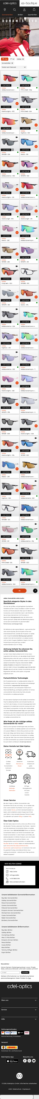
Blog (20, 816)
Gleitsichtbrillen (11, 845)
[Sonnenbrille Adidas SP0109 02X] (29, 442)
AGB (10, 1089)
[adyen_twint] (20, 1032)
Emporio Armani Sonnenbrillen (12, 910)
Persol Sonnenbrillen (9, 903)
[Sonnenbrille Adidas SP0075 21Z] (29, 249)
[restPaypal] (13, 1032)
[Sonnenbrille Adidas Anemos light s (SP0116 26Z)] (10, 378)
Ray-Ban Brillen (7, 930)
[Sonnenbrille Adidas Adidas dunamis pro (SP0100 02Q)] (29, 228)
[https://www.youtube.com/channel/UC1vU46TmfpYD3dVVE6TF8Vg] (34, 1061)
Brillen (20, 15)
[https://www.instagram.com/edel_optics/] (29, 1061)
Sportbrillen (32, 15)
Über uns (4, 1000)
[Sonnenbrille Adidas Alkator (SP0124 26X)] (10, 464)
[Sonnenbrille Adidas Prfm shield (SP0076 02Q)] (29, 77)
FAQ (30, 816)
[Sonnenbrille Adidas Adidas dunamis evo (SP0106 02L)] (10, 77)
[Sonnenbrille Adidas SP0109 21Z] (10, 528)
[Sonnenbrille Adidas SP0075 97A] (10, 399)
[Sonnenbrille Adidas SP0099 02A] (10, 142)
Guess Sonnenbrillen (9, 915)
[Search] (14, 9)
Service (4, 1010)
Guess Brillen (6, 945)
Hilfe (3, 1019)
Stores (13, 810)
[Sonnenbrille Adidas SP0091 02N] (10, 421)
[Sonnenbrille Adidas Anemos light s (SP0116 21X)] (10, 185)
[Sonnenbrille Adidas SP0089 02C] (29, 271)
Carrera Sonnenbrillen (9, 905)
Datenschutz (17, 1089)
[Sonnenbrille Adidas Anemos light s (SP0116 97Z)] (10, 99)
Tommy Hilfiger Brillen (9, 950)
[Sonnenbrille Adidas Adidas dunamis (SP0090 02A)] (10, 571)
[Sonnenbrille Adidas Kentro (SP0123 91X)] (29, 142)
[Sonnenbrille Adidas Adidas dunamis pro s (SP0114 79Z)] (29, 378)
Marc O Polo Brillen (8, 937)
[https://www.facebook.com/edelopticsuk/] (25, 1061)
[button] (10, 3)
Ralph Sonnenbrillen (9, 918)
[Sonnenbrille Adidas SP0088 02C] (10, 507)
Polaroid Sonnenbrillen (9, 908)
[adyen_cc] (2, 1032)
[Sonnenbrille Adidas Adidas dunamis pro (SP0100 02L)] (10, 120)
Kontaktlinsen (17, 848)
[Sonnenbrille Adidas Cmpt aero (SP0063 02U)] (10, 271)
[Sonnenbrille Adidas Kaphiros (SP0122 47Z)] (10, 335)
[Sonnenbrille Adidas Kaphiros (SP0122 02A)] (10, 485)
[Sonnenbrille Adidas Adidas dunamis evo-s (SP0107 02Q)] (29, 314)
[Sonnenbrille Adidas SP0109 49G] (10, 249)
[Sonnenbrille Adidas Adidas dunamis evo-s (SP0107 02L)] (29, 185)
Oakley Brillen (6, 932)
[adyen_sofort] (26, 1032)
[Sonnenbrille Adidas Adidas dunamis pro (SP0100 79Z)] (29, 356)
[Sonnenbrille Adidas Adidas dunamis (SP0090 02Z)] (29, 485)
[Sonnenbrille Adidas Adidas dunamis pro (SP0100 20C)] (29, 399)
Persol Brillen (6, 942)
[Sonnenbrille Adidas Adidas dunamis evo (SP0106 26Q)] (29, 335)
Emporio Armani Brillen (10, 940)
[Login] (24, 9)
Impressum (26, 1089)
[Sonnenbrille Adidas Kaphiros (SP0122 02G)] (29, 120)
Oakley (16, 843)
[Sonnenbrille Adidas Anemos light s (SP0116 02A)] (29, 421)
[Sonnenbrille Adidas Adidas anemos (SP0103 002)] (10, 163)
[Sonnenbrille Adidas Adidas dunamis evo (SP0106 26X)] (29, 507)
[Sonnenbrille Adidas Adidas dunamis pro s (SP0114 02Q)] (29, 571)
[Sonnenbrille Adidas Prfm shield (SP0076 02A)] (29, 99)
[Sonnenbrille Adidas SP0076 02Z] (29, 163)
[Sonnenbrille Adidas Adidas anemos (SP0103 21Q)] (29, 528)
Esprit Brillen (6, 952)
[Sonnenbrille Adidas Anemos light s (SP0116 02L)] (10, 442)
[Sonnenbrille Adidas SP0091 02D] (29, 550)
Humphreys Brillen (8, 935)
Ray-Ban (6, 843)
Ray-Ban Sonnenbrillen (10, 898)
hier (29, 978)
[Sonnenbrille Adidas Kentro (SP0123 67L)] (29, 292)
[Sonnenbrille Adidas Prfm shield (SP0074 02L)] (10, 550)
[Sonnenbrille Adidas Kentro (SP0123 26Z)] (10, 228)
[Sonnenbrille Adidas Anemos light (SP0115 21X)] (29, 206)
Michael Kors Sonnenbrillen (11, 913)
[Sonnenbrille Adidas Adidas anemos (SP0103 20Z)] (10, 356)
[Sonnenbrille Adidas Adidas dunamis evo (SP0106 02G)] (29, 464)
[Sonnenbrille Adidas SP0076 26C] (10, 292)
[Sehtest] (4, 9)
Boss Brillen (6, 947)
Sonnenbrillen (7, 15)
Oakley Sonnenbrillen (9, 900)
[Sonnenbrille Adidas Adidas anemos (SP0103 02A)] (10, 314)
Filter (6, 59)
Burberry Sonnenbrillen (10, 920)
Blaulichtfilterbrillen (22, 845)
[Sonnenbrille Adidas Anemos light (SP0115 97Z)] (10, 206)
